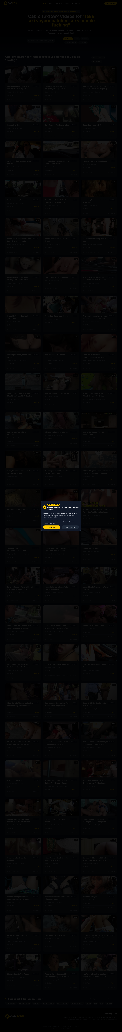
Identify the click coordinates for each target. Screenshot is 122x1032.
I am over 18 (52, 527)
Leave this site (70, 527)
